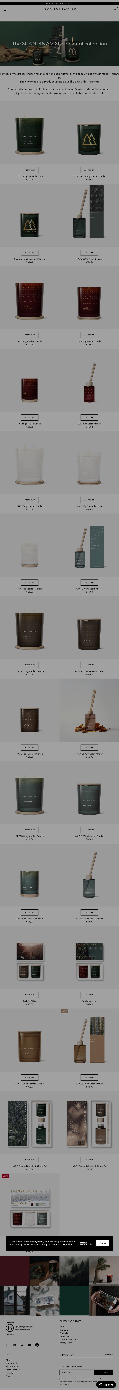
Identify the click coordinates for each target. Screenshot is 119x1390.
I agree (102, 1243)
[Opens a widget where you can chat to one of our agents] (106, 1385)
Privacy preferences (86, 1243)
